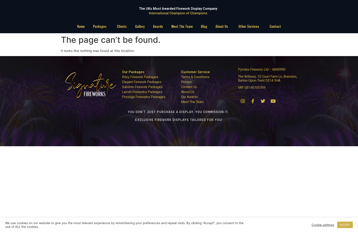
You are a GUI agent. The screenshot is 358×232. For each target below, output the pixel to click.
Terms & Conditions (195, 77)
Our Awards (189, 97)
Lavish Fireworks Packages (142, 92)
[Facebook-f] (252, 101)
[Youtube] (273, 101)
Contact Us (189, 87)
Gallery (140, 26)
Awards (158, 26)
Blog (204, 26)
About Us (221, 26)
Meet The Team (182, 26)
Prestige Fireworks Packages (143, 97)
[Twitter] (262, 101)
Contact (275, 26)
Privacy (186, 82)
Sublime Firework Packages (142, 87)
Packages (99, 26)
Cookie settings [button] (323, 225)
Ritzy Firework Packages (140, 77)
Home (81, 26)
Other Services (248, 26)
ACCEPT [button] (345, 224)
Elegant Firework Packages (142, 82)
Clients (122, 26)
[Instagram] (242, 101)
